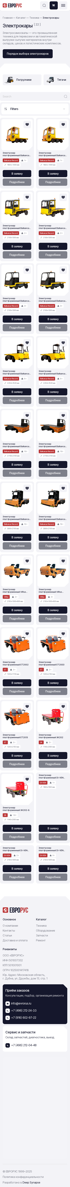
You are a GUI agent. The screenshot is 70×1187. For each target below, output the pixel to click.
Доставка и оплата (15, 940)
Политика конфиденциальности (23, 1177)
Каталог (21, 17)
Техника (34, 17)
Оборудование (45, 930)
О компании (10, 925)
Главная (8, 17)
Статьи (7, 935)
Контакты (9, 930)
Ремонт (41, 940)
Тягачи (61, 79)
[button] (44, 5)
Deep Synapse (31, 1182)
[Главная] (12, 5)
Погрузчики (23, 79)
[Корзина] (54, 5)
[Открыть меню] (63, 5)
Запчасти (42, 935)
